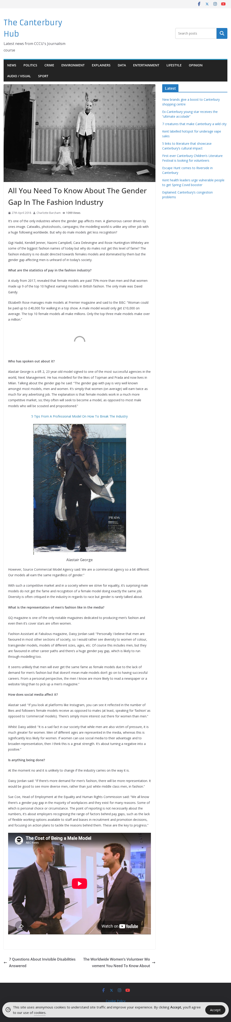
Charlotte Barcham (49, 213)
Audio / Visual (19, 76)
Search (222, 33)
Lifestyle (174, 65)
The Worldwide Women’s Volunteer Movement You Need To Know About (116, 962)
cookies (40, 1012)
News (11, 65)
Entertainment (146, 65)
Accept (215, 1010)
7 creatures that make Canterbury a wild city (194, 124)
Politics (30, 65)
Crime (49, 65)
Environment (73, 65)
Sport (43, 76)
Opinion (196, 65)
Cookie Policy (115, 1001)
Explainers (101, 65)
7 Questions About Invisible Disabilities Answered (42, 962)
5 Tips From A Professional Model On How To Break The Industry (79, 416)
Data (122, 65)
